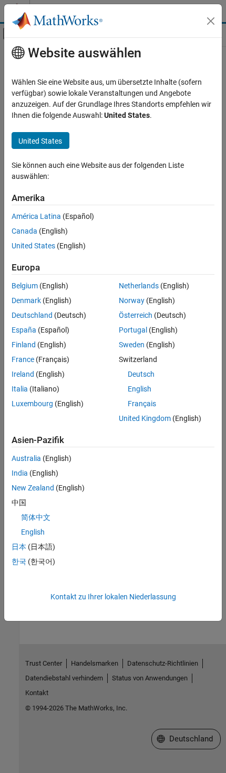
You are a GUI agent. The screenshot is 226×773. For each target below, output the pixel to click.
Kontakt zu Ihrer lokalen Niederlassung (113, 597)
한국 (19, 561)
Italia (20, 389)
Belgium (25, 286)
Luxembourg (32, 403)
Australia (26, 458)
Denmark (26, 300)
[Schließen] (210, 21)
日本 (19, 547)
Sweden (132, 344)
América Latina (36, 216)
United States (33, 246)
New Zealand (33, 488)
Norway (132, 300)
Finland (24, 344)
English (139, 389)
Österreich (135, 315)
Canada (24, 231)
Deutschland (32, 315)
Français (142, 403)
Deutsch (141, 374)
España (24, 330)
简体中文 (35, 517)
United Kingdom (145, 418)
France (23, 359)
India (20, 473)
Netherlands (139, 286)
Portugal (133, 330)
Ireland (23, 374)
